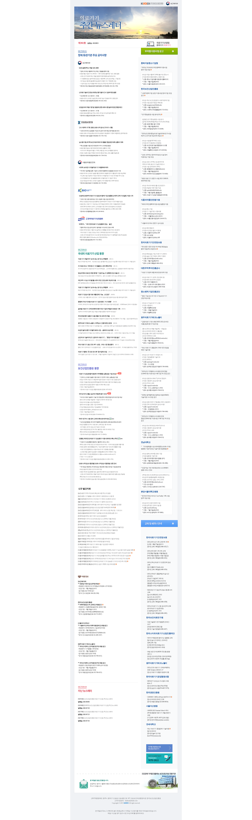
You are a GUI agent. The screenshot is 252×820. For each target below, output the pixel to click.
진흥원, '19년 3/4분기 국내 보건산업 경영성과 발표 (99, 533)
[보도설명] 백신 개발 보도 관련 (89, 68)
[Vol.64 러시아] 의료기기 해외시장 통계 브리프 (101, 499)
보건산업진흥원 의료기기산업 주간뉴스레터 (95, 699)
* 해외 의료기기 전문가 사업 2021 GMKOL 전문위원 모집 (154, 180)
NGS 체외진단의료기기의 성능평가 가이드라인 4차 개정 (109, 561)
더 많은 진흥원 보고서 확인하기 (88, 547)
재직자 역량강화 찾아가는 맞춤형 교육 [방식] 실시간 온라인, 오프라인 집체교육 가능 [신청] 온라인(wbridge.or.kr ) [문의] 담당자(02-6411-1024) (159, 642)
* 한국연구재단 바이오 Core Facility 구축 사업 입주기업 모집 (155, 497)
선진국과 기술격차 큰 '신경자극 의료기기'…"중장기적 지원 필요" (99, 337)
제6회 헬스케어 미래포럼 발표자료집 (98, 541)
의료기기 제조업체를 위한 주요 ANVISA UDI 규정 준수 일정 (110, 556)
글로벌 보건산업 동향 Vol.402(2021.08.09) (102, 507)
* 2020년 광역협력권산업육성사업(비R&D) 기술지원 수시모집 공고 (155, 396)
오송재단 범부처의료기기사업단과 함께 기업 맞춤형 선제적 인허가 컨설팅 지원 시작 (106, 196)
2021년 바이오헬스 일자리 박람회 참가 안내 (93, 394)
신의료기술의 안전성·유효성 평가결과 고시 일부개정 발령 (97, 92)
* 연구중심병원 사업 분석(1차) (151, 114)
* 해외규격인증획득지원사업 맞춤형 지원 (154, 204)
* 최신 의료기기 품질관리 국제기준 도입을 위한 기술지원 (155, 349)
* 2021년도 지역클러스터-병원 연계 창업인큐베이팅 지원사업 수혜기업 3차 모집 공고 (155, 372)
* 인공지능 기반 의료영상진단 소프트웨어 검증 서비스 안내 (154, 469)
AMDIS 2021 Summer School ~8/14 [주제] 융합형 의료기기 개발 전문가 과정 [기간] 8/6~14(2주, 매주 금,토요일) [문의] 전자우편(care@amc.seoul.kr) (158, 715)
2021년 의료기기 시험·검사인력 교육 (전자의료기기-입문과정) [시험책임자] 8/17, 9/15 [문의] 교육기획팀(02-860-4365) (159, 609)
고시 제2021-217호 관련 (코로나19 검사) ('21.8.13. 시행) (96, 127)
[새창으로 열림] (152, 788)
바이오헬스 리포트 (89, 536)
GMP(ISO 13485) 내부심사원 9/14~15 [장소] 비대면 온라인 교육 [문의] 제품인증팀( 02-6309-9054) (159, 699)
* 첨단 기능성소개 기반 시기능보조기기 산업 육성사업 (154, 297)
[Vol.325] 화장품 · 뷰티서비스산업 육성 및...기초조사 (105, 510)
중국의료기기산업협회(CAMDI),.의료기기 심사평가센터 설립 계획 (112, 550)
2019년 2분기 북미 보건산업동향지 (96, 516)
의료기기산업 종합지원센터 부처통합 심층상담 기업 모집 (97, 374)
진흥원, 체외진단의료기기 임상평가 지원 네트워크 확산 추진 (98, 438)
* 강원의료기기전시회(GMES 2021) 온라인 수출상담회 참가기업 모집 (154, 323)
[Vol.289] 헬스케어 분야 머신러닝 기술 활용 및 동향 (105, 505)
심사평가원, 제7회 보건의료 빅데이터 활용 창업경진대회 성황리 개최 (101, 142)
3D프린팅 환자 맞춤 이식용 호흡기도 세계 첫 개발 (94, 316)
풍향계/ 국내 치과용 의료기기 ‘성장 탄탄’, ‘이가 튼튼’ (95, 302)
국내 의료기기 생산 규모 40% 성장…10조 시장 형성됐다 (96, 344)
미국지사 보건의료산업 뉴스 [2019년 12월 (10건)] (100, 519)
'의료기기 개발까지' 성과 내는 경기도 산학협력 (93, 259)
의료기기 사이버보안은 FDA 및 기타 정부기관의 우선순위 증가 (111, 553)
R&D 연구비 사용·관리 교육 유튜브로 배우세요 (94, 419)
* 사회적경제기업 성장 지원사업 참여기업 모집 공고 (156, 94)
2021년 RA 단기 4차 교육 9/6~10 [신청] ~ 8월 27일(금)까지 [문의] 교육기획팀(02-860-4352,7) (157, 544)
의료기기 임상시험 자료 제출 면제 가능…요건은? (94, 294)
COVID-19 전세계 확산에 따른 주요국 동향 (96, 493)
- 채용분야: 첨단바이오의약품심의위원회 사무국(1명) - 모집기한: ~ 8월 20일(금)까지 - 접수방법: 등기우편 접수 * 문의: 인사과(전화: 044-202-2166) (95, 588)
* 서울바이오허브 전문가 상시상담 (152, 223)
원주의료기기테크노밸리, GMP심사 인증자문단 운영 (95, 323)
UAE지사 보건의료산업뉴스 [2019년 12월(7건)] (99, 524)
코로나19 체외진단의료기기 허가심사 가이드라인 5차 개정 (109, 558)
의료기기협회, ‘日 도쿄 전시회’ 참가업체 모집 (92, 352)
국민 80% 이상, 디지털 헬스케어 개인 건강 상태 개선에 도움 (97, 280)
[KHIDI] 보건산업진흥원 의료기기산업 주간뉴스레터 (98, 705)
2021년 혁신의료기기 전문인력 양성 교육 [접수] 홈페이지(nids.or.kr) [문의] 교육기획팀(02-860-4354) (158, 565)
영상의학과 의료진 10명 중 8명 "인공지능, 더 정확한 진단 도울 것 (99, 273)
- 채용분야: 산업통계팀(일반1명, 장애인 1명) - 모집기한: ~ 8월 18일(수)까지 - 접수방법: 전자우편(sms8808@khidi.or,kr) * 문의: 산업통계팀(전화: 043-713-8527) (92, 609)
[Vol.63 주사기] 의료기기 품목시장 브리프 (99, 502)
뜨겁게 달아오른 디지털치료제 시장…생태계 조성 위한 (96, 330)
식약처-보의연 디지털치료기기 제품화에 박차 (93, 167)
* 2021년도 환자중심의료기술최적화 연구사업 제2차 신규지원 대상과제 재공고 (156, 135)
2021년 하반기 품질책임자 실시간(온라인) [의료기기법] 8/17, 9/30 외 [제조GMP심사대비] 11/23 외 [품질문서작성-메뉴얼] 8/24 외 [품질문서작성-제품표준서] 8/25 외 (158, 580)
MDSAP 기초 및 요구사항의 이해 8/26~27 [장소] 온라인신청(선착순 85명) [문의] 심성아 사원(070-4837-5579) (158, 684)
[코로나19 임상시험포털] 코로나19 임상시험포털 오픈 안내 (97, 463)
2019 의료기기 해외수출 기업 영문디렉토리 (100, 544)
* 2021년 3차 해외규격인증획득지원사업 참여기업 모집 (154, 69)
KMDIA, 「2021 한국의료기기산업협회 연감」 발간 (95, 224)
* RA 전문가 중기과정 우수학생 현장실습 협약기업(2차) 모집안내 (154, 248)
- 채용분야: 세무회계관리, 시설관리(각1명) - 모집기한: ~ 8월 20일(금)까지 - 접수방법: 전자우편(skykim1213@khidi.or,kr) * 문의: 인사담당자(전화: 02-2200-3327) (92, 630)
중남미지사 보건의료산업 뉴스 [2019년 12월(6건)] (102, 530)
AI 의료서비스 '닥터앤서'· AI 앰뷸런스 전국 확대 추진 (95, 266)
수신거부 (130, 813)
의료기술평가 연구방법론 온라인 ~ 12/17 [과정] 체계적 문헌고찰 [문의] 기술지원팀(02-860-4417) (158, 625)
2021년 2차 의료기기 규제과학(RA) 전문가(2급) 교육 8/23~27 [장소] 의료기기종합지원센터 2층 (158, 670)
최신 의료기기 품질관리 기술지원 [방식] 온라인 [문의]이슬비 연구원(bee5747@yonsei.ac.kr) (158, 732)
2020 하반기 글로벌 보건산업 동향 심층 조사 (103, 513)
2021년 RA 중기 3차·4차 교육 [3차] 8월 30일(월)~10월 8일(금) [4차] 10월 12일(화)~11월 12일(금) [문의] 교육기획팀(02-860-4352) (158, 554)
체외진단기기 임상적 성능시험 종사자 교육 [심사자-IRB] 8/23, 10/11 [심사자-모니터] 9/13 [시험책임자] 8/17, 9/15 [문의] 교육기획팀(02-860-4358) (159, 596)
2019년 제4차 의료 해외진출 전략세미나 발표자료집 (102, 539)
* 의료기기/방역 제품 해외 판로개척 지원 (154, 272)
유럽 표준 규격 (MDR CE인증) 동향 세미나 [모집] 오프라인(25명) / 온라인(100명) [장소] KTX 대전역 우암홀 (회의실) (159, 655)
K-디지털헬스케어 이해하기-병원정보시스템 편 (98, 496)
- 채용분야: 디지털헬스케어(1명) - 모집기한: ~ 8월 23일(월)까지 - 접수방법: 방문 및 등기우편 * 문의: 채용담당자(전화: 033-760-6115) (92, 651)
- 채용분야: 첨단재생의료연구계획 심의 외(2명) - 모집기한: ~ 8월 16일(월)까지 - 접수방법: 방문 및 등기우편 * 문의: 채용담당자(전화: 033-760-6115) (93, 667)
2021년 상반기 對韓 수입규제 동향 (105, 564)
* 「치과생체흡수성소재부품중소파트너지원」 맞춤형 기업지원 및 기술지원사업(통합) (156, 448)
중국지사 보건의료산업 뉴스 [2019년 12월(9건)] (100, 522)
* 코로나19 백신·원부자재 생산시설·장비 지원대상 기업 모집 (154, 156)
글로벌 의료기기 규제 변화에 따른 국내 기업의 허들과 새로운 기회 (99, 309)
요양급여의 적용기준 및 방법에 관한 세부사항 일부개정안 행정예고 (100, 107)
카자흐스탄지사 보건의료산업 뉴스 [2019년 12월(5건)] (106, 527)
